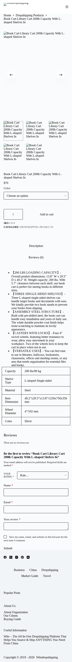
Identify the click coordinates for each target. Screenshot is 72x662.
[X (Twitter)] (10, 557)
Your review (12, 519)
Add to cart (46, 214)
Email (8, 502)
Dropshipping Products (36, 227)
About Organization (16, 612)
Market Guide (29, 576)
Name (8, 485)
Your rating (9, 475)
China (33, 570)
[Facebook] (5, 557)
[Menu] (66, 6)
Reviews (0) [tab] (36, 257)
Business (19, 570)
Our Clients (11, 615)
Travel (47, 576)
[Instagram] (16, 557)
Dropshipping (49, 570)
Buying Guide (12, 619)
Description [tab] (36, 245)
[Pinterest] (22, 557)
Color (7, 188)
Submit (8, 548)
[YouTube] (28, 557)
